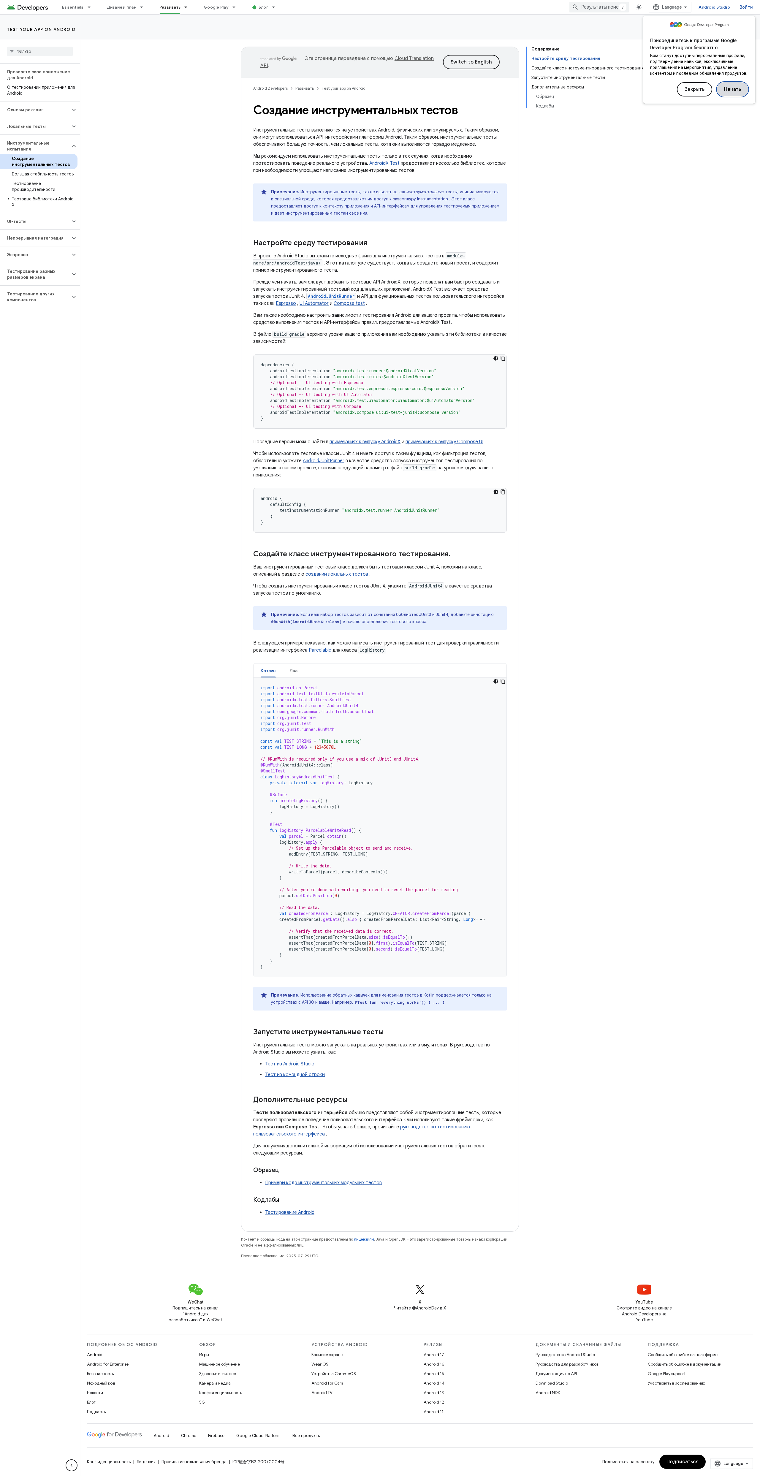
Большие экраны (327, 1354)
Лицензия (146, 1461)
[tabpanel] (380, 827)
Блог (263, 7)
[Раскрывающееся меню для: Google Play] (237, 7)
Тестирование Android (289, 1212)
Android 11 (434, 1411)
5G (202, 1402)
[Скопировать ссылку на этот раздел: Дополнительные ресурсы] (354, 1100)
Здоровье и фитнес (217, 1373)
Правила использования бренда (194, 1461)
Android (94, 1354)
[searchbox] (40, 51)
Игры (204, 1354)
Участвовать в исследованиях (676, 1383)
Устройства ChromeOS (333, 1373)
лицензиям (364, 1239)
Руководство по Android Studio (565, 1354)
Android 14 (434, 1383)
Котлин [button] (268, 670)
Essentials (73, 7)
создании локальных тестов (336, 574)
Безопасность (100, 1373)
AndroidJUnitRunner (323, 461)
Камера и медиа (215, 1383)
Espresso (286, 303)
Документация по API (556, 1373)
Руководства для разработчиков (567, 1364)
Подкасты (97, 1411)
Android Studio (714, 7)
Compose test (349, 303)
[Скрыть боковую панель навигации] (71, 1465)
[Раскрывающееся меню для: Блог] (276, 7)
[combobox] (599, 7)
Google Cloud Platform (258, 1435)
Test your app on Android (41, 29)
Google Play (216, 7)
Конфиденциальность (220, 1392)
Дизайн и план (121, 7)
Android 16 (434, 1364)
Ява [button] (294, 670)
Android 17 (434, 1354)
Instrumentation (432, 199)
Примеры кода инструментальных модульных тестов (323, 1183)
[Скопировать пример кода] (502, 358)
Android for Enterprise (108, 1364)
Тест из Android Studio (289, 1064)
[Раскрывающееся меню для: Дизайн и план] (144, 7)
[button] (35, 110)
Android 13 (434, 1392)
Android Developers (270, 88)
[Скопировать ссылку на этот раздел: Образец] (285, 1170)
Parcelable (320, 650)
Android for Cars (327, 1383)
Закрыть (695, 89)
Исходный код (101, 1383)
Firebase (216, 1435)
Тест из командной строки (295, 1075)
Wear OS (319, 1364)
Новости (95, 1392)
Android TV (321, 1392)
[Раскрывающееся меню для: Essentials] (92, 7)
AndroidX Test (384, 163)
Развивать (169, 7)
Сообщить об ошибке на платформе (683, 1354)
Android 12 (434, 1402)
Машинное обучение (219, 1364)
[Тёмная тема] (495, 358)
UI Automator (314, 303)
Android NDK (548, 1392)
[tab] (268, 670)
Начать (732, 89)
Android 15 (434, 1373)
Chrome (188, 1435)
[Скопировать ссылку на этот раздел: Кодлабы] (285, 1200)
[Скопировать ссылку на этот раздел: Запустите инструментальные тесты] (390, 1032)
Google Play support (666, 1373)
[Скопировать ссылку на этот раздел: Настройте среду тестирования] (373, 243)
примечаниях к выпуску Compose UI (444, 442)
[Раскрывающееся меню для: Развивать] (188, 7)
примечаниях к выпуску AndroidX (365, 442)
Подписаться (682, 1462)
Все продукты (306, 1435)
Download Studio (552, 1383)
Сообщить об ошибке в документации (684, 1364)
